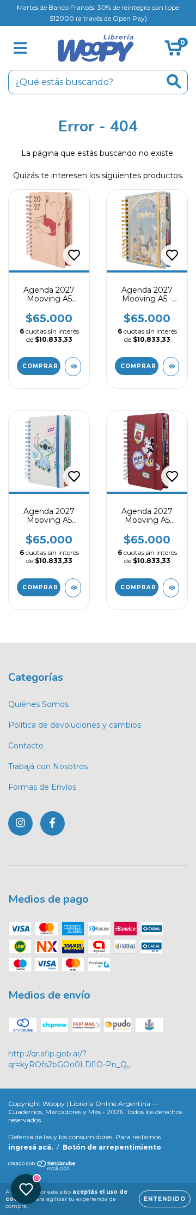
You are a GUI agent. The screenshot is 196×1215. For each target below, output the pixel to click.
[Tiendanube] (42, 1168)
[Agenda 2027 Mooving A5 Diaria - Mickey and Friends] (171, 587)
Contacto (26, 746)
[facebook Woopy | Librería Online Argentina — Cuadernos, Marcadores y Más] (52, 823)
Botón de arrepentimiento (112, 1147)
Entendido (165, 1198)
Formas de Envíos (42, 787)
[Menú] (20, 48)
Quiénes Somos (38, 704)
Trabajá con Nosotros (48, 766)
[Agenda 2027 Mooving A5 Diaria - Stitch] (73, 587)
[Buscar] (174, 81)
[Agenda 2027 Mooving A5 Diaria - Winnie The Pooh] (73, 366)
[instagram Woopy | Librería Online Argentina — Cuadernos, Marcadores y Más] (20, 823)
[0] (173, 51)
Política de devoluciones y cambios (74, 725)
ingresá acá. (30, 1147)
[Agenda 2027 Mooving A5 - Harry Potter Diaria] (171, 366)
